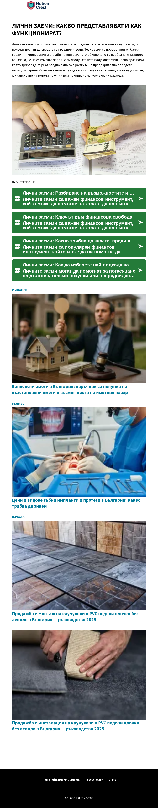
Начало (18, 517)
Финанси (20, 290)
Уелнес (18, 404)
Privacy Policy (94, 779)
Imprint (113, 779)
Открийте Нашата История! (62, 779)
